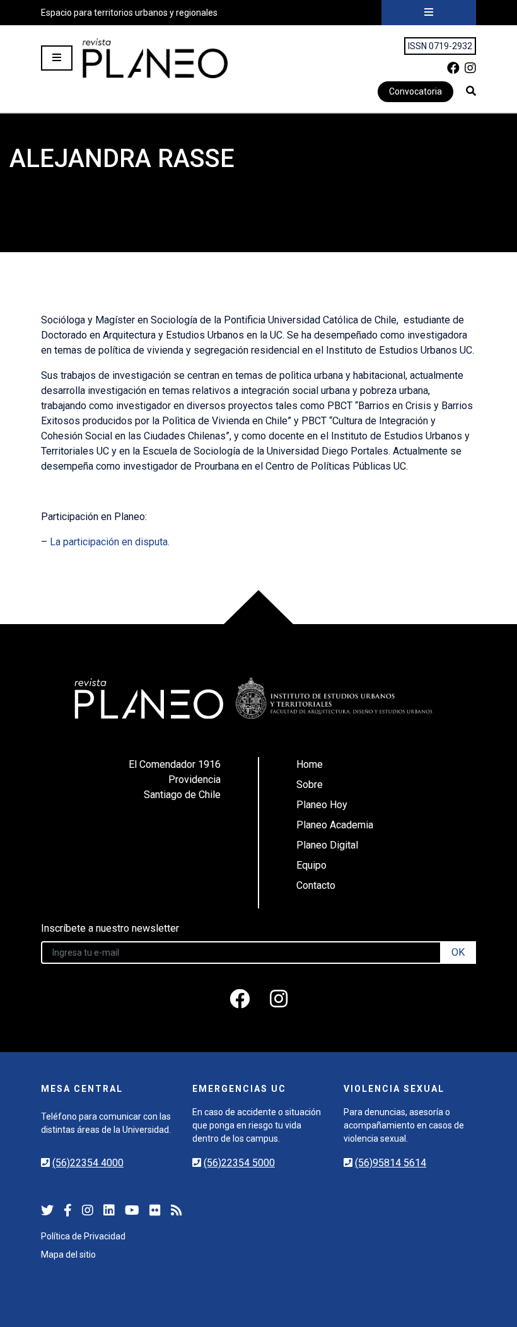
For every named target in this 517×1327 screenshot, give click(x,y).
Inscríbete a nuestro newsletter (110, 928)
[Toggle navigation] (428, 12)
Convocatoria (415, 91)
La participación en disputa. (110, 542)
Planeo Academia (334, 825)
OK (458, 952)
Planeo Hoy (321, 805)
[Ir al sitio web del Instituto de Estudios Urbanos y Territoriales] (334, 698)
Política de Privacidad (83, 1236)
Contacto (315, 885)
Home (309, 764)
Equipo (311, 865)
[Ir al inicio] (155, 58)
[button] (471, 91)
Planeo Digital (327, 845)
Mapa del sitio (68, 1254)
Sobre (309, 785)
